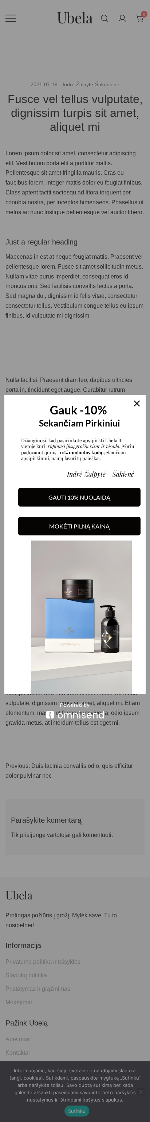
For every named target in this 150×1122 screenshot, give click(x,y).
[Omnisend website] (75, 710)
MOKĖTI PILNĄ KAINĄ (79, 526)
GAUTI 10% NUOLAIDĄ (79, 497)
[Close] (137, 403)
